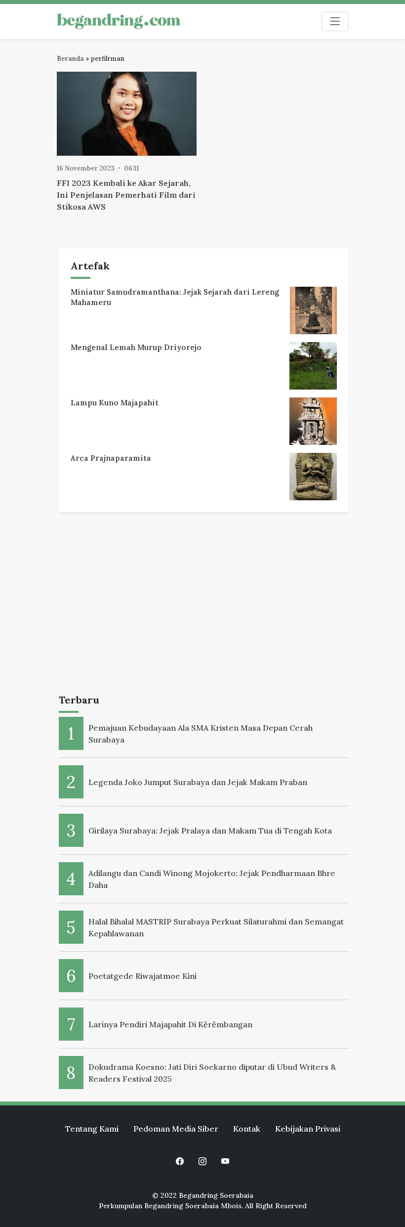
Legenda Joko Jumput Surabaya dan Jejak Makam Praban (197, 782)
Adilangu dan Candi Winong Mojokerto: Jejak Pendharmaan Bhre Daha (211, 879)
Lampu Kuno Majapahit (115, 402)
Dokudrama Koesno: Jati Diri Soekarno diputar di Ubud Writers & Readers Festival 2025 (212, 1073)
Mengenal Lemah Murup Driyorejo (136, 347)
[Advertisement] (204, 605)
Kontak (246, 1129)
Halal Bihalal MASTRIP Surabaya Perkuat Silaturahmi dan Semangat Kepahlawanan (216, 927)
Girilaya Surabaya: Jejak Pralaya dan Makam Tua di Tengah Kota (210, 830)
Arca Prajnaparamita (111, 458)
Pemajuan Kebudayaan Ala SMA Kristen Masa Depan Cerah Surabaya (200, 734)
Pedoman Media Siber (175, 1129)
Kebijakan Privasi (307, 1129)
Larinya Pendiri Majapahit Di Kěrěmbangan (170, 1024)
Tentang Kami (92, 1129)
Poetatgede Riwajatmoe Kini (142, 976)
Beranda (70, 58)
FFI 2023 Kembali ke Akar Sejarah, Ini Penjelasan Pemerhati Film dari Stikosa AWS (126, 195)
